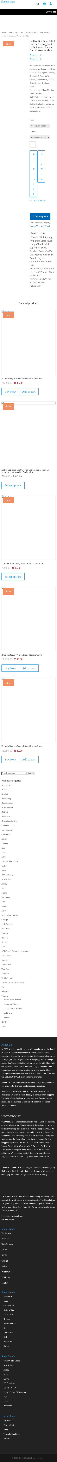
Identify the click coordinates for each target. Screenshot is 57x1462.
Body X (4, 812)
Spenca (4, 960)
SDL (5, 1337)
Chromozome (7, 830)
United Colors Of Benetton (12, 983)
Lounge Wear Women (13, 1008)
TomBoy (5, 974)
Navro (4, 911)
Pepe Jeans (5, 929)
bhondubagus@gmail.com (12, 1216)
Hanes (3, 870)
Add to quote (40, 216)
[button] (49, 12)
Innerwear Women (11, 1004)
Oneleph (4, 920)
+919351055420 (8, 1219)
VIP (5, 1397)
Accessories (6, 785)
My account (8, 1421)
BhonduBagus (7, 803)
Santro (4, 942)
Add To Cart (34, 173)
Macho (4, 893)
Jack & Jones (6, 879)
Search (31, 773)
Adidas (4, 789)
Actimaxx (5, 1239)
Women (11, 32)
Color (33, 131)
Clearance (5, 834)
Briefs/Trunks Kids (9, 821)
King (6, 1374)
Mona (3, 906)
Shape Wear (6, 956)
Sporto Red (6, 965)
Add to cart (29, 391)
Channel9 (5, 825)
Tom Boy (5, 969)
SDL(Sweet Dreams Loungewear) (15, 951)
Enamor (4, 843)
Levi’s (6, 1379)
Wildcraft (5, 992)
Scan (3, 947)
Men (3, 902)
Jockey (4, 884)
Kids (3, 888)
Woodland (8, 1406)
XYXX (4, 1022)
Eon (3, 848)
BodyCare (5, 816)
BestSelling (6, 798)
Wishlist (7, 1438)
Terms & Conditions (12, 1434)
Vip (2, 987)
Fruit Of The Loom (9, 861)
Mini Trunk (45, 226)
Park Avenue (6, 924)
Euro (3, 857)
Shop (6, 1429)
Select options (13, 485)
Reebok (4, 938)
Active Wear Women (12, 1000)
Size (32, 120)
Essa (3, 852)
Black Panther (7, 807)
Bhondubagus (7, 1244)
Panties (7, 1018)
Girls (3, 866)
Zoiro (3, 1027)
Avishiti (4, 794)
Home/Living (7, 875)
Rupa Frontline (10, 1324)
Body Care (8, 1341)
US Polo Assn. (9, 1383)
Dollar (4, 839)
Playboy (4, 933)
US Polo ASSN (10, 1388)
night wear (8, 1013)
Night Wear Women (9, 915)
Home (3, 32)
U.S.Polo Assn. (7, 978)
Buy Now (42, 166)
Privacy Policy (10, 1425)
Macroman (5, 897)
